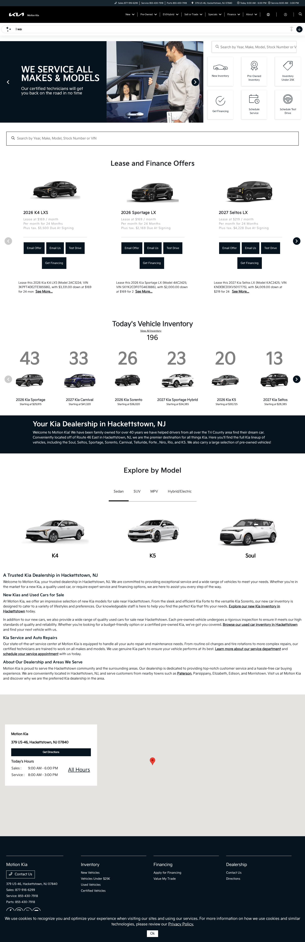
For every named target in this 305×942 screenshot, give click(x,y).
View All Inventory (150, 330)
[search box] (254, 47)
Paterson (184, 674)
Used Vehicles (91, 885)
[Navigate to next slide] (200, 82)
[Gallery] (101, 82)
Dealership (236, 864)
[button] (152, 761)
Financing (163, 864)
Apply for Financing (167, 872)
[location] (192, 3)
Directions (233, 878)
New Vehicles (90, 872)
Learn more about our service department (248, 649)
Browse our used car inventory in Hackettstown (260, 625)
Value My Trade (165, 878)
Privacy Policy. (181, 924)
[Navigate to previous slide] (3, 82)
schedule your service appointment (31, 654)
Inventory (90, 864)
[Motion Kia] (25, 14)
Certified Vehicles (93, 891)
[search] (300, 14)
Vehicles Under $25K (95, 878)
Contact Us (23, 874)
